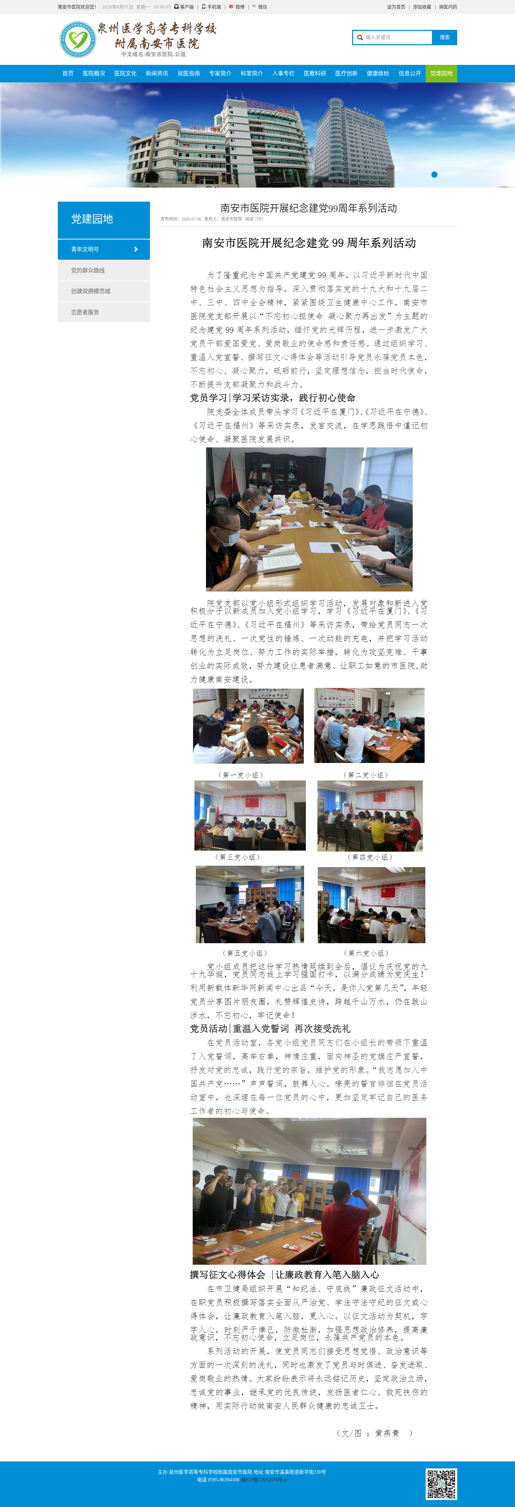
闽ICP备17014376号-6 (264, 1479)
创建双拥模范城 (90, 291)
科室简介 (252, 73)
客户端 (187, 6)
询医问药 (448, 6)
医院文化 (125, 73)
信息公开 (410, 73)
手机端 (214, 6)
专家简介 (220, 73)
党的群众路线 (88, 270)
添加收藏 (422, 6)
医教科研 (315, 73)
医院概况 (94, 73)
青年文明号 (85, 249)
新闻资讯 (157, 73)
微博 (240, 6)
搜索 (445, 37)
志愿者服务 (85, 312)
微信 (262, 6)
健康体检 (378, 73)
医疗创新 (346, 73)
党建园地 (441, 73)
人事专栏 (283, 73)
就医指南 (189, 73)
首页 (68, 73)
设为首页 (396, 6)
